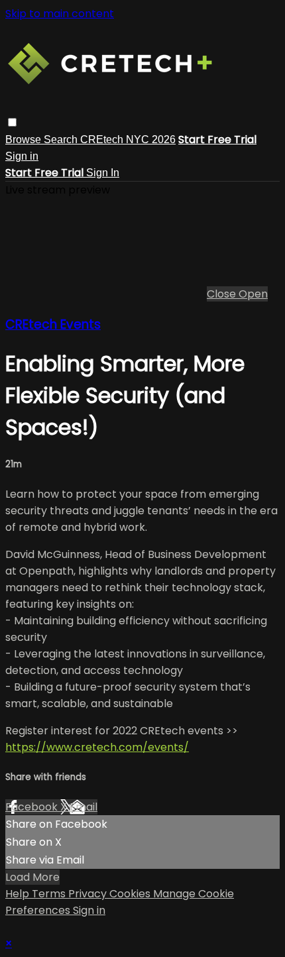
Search (62, 139)
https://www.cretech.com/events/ (97, 747)
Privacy (88, 893)
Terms (50, 893)
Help (18, 893)
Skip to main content (59, 13)
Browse (24, 139)
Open (253, 294)
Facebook (32, 807)
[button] (12, 122)
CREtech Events (53, 324)
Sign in (21, 156)
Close (223, 294)
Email (83, 807)
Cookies (131, 893)
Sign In (102, 172)
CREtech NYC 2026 (128, 139)
